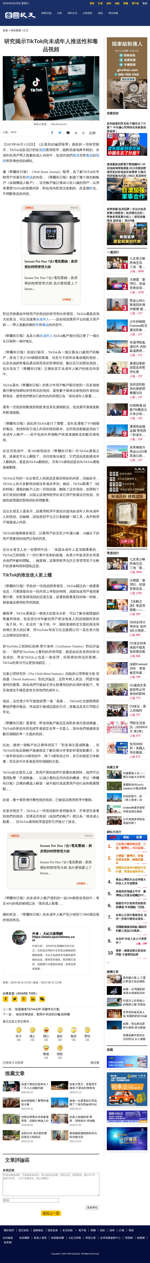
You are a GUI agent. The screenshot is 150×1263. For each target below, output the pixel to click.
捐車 (108, 3)
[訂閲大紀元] (127, 1066)
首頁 (5, 30)
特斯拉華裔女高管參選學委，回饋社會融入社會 (35, 1120)
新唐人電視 (40, 1237)
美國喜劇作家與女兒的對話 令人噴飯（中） (134, 1039)
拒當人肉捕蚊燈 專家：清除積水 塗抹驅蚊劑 (82, 1120)
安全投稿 (67, 1230)
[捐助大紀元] (127, 1121)
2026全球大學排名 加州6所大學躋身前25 (138, 627)
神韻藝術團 (57, 1237)
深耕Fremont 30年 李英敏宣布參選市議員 (138, 669)
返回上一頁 (51, 1213)
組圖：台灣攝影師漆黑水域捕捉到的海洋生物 (134, 993)
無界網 (8, 1242)
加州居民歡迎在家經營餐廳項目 (137, 389)
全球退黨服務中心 (110, 1237)
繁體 (144, 3)
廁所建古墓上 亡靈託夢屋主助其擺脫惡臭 (134, 981)
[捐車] (127, 1105)
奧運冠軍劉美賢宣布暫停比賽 (137, 368)
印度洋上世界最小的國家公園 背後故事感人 (134, 1004)
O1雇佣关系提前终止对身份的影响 (138, 689)
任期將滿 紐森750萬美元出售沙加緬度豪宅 (138, 410)
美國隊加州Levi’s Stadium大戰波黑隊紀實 (135, 788)
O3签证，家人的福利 (138, 708)
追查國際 (24, 1237)
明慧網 (129, 1237)
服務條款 (38, 1230)
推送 (76, 155)
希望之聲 (90, 1237)
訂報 (100, 3)
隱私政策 (53, 1230)
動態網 (141, 1237)
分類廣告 (87, 13)
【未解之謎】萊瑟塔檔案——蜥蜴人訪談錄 (137, 606)
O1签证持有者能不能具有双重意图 (138, 647)
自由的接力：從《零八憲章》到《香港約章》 (132, 800)
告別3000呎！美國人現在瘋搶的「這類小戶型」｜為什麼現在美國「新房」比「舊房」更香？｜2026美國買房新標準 (138, 748)
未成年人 (42, 319)
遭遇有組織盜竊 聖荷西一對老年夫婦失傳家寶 (138, 431)
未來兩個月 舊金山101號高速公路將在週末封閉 (138, 452)
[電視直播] (127, 1149)
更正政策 (23, 1230)
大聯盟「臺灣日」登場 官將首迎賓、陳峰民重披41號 (138, 284)
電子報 (135, 3)
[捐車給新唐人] (127, 107)
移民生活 (72, 13)
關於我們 (9, 1230)
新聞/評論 (46, 13)
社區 (59, 13)
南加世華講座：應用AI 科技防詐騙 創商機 (43, 1014)
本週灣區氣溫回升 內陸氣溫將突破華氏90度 (138, 347)
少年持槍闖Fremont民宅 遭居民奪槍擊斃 (138, 326)
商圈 (125, 3)
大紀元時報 (74, 1237)
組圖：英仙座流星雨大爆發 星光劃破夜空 (134, 1027)
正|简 (92, 133)
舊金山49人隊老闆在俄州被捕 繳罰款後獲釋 (138, 305)
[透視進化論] (127, 546)
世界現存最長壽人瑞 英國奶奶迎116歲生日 (135, 1016)
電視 (92, 3)
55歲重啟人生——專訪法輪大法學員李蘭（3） (134, 777)
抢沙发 (95, 1062)
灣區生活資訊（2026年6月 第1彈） (138, 727)
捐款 (117, 3)
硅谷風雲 (16, 30)
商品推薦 (113, 13)
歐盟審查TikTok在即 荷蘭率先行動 (37, 1009)
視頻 (100, 13)
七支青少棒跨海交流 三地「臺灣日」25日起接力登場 (137, 263)
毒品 (89, 155)
